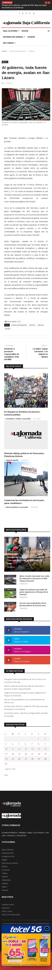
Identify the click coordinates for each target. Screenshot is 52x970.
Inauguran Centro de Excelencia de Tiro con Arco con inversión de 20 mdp (25, 560)
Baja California (10, 31)
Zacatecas (21, 835)
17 (6, 754)
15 (39, 749)
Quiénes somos (8, 904)
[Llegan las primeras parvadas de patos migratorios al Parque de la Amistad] (11, 593)
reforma (40, 325)
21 (32, 754)
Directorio (6, 908)
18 (13, 754)
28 (32, 759)
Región (25, 31)
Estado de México (9, 832)
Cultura (4, 873)
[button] (46, 2)
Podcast (5, 890)
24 (6, 759)
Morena (32, 325)
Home (4, 51)
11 (13, 749)
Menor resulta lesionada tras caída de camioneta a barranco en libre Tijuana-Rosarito (34, 578)
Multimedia (8, 43)
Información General (13, 37)
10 (6, 749)
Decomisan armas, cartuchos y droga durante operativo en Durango (26, 714)
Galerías (5, 883)
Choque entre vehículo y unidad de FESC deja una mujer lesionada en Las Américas (26, 707)
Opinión (31, 37)
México (32, 51)
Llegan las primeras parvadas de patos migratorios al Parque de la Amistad (33, 592)
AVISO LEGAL (7, 911)
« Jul (5, 775)
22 (39, 754)
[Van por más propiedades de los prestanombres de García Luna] (11, 607)
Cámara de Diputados (19, 325)
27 (26, 759)
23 (45, 754)
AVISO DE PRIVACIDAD (11, 915)
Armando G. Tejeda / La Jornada (18, 419)
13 (26, 749)
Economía (6, 870)
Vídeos (4, 887)
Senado (7, 329)
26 (19, 759)
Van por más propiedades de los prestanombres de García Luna (24, 701)
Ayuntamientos (8, 853)
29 (39, 759)
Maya (30, 832)
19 (19, 754)
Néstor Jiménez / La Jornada (17, 507)
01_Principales (13, 552)
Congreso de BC (8, 856)
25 (13, 759)
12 (19, 749)
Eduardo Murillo (12, 460)
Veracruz (11, 835)
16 (45, 749)
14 (32, 749)
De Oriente (39, 832)
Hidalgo (22, 832)
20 (26, 754)
